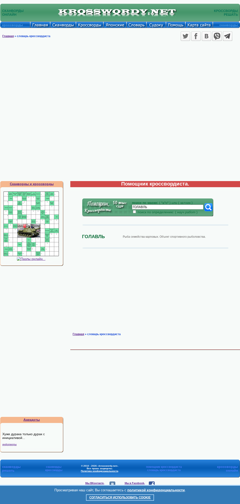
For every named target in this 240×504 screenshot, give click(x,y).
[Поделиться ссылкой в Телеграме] (227, 36)
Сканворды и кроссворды (32, 184)
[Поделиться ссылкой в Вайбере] (217, 36)
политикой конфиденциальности (156, 490)
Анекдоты (31, 420)
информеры (9, 444)
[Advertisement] (120, 77)
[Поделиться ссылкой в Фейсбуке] (196, 36)
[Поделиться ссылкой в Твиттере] (185, 36)
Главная (8, 36)
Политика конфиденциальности (99, 471)
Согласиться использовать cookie (120, 497)
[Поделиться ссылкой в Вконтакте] (206, 36)
